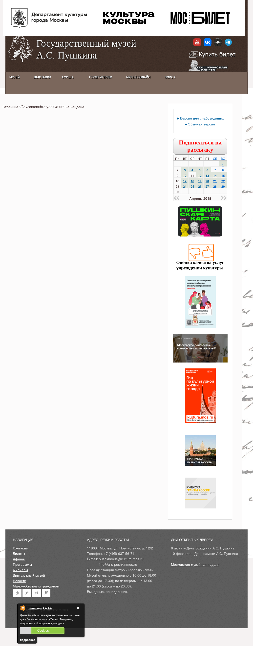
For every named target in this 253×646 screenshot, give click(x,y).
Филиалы (20, 569)
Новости (19, 580)
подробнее (27, 639)
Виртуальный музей (29, 575)
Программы (22, 564)
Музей (14, 77)
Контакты (20, 547)
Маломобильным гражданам (36, 586)
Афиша (19, 558)
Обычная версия (202, 123)
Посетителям (100, 77)
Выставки (42, 77)
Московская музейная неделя (195, 564)
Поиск (170, 77)
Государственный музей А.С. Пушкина (86, 48)
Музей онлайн (138, 77)
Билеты (19, 553)
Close (79, 608)
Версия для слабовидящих (202, 118)
